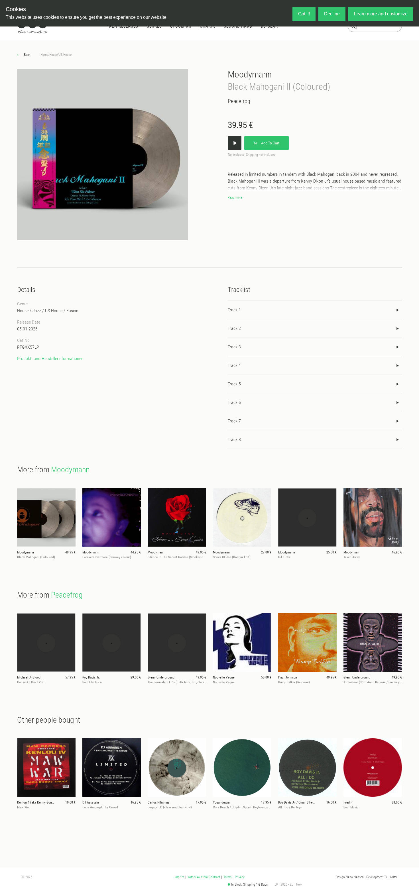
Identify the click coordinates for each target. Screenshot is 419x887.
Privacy (240, 877)
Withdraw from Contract (204, 877)
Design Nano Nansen (350, 877)
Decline (332, 13)
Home (44, 55)
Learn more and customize (381, 13)
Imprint (179, 877)
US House (65, 55)
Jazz (36, 310)
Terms (227, 877)
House (53, 55)
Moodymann (250, 74)
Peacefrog (239, 101)
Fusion (72, 310)
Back (26, 55)
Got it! (304, 13)
